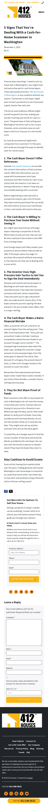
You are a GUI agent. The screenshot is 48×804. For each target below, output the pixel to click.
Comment (10, 617)
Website (9, 668)
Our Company (33, 2)
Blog (32, 748)
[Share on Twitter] (11, 491)
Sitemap (40, 748)
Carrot (30, 778)
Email (11, 568)
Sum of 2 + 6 (11, 689)
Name (9, 649)
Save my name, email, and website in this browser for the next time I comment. (22, 682)
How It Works (18, 741)
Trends (21, 752)
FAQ (28, 752)
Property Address (16, 548)
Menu (41, 12)
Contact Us (31, 741)
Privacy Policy (22, 748)
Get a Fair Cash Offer (14, 2)
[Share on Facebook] (6, 491)
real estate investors (21, 166)
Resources (9, 748)
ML (8, 50)
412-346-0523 (15, 786)
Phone (12, 558)
